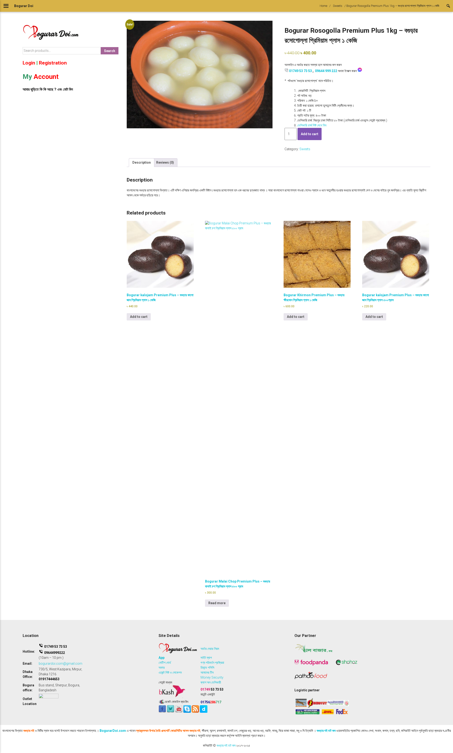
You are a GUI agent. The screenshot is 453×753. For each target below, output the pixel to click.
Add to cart (309, 134)
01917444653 (49, 679)
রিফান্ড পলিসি (207, 667)
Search (109, 51)
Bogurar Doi (23, 6)
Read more (217, 603)
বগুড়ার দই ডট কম (326, 731)
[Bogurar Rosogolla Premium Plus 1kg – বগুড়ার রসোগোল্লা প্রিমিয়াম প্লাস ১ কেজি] (200, 74)
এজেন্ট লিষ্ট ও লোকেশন (170, 672)
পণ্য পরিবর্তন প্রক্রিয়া (212, 662)
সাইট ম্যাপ (206, 658)
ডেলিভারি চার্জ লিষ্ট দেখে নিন (311, 125)
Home (323, 6)
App (161, 658)
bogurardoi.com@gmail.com (60, 663)
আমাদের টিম (207, 672)
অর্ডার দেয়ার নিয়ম (210, 649)
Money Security (212, 677)
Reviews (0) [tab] (165, 162)
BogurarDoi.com (113, 731)
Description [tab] (141, 162)
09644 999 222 (326, 71)
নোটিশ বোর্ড (165, 662)
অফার (162, 667)
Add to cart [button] (138, 317)
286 (211, 702)
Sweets (337, 6)
